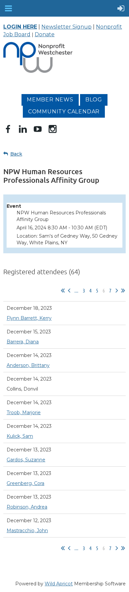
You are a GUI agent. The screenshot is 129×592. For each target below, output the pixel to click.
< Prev (69, 291)
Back (16, 154)
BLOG (93, 99)
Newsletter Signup (66, 27)
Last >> (123, 291)
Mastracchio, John (27, 530)
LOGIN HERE (20, 27)
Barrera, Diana (23, 342)
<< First (63, 291)
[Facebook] (8, 129)
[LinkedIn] (22, 129)
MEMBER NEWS (50, 99)
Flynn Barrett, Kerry (29, 318)
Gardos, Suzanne (26, 460)
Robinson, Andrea (27, 507)
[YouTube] (37, 129)
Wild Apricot (59, 584)
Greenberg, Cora (25, 483)
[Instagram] (52, 129)
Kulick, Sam (20, 436)
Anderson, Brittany (28, 365)
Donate (45, 34)
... (76, 290)
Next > (117, 291)
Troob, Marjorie (24, 412)
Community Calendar (64, 111)
